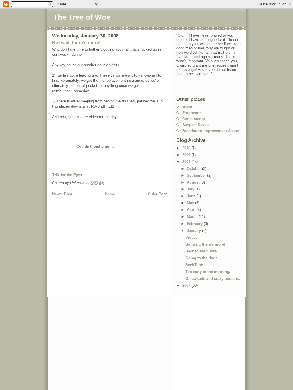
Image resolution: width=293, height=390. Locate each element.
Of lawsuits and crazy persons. (212, 278)
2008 (186, 162)
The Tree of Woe (81, 17)
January (194, 230)
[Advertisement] (85, 208)
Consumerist (193, 119)
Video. (191, 237)
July (191, 189)
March (193, 216)
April (192, 210)
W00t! (187, 107)
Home (110, 194)
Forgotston (192, 113)
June (192, 196)
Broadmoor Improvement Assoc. (211, 131)
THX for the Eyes (67, 175)
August (194, 182)
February (195, 224)
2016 (186, 148)
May (191, 203)
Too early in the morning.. (208, 272)
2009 (186, 155)
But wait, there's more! (76, 42)
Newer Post (62, 194)
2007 (186, 285)
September (197, 175)
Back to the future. (201, 251)
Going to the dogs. (202, 258)
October (194, 168)
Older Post (157, 194)
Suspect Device (195, 125)
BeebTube (194, 265)
